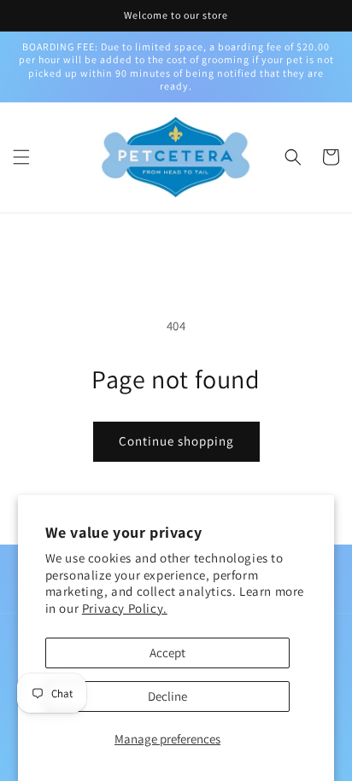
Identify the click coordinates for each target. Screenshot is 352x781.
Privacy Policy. (124, 608)
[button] (21, 157)
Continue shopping (176, 441)
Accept (167, 652)
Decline (167, 696)
